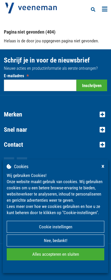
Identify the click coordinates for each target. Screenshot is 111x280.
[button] (55, 114)
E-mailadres (16, 76)
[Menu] (104, 9)
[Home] (31, 8)
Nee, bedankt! (55, 240)
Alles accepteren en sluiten (55, 254)
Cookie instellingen (55, 226)
